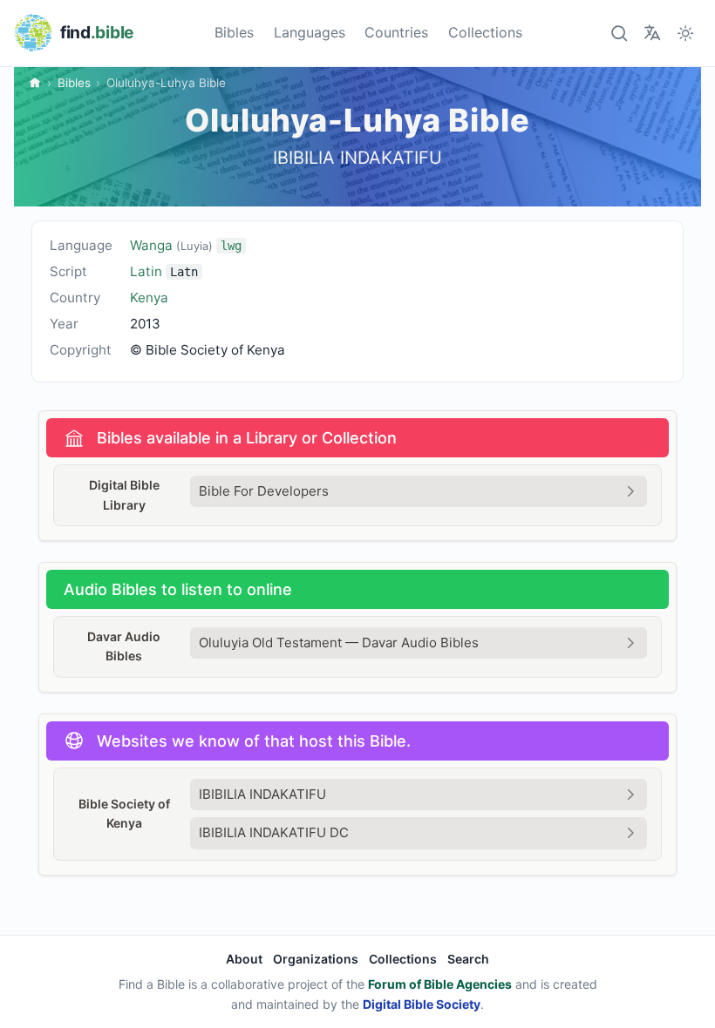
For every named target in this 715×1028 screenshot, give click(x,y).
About (244, 958)
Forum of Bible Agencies (440, 984)
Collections (485, 32)
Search (468, 958)
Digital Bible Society (421, 1004)
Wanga (186, 245)
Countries (396, 32)
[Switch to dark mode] (686, 32)
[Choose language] (652, 32)
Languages (309, 32)
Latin (146, 271)
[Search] (618, 32)
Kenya (149, 297)
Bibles (234, 32)
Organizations (315, 958)
